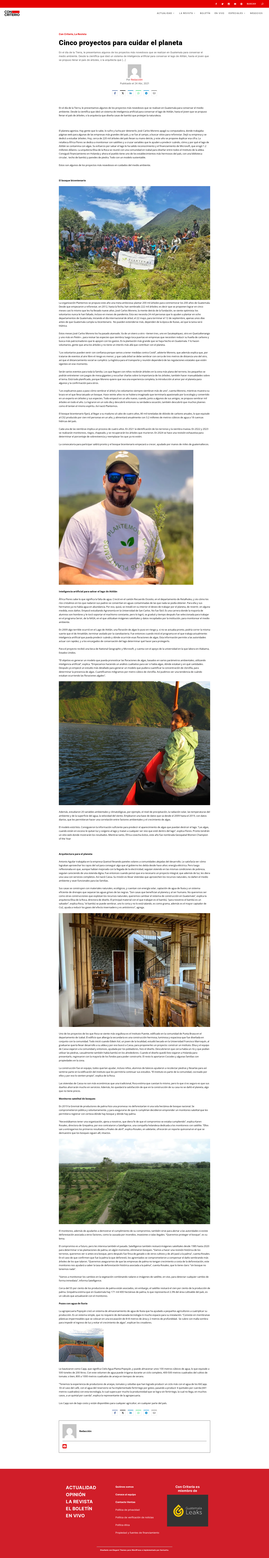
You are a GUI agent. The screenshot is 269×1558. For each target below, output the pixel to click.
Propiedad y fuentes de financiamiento (137, 1532)
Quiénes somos (124, 1486)
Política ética (122, 1525)
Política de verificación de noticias (134, 1517)
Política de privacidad (127, 1509)
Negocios (256, 13)
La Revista (186, 13)
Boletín (205, 13)
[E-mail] (64, 1447)
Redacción (137, 79)
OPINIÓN (76, 1494)
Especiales (236, 13)
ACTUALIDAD (81, 1487)
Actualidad (164, 13)
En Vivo (219, 13)
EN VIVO (75, 1515)
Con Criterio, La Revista (72, 34)
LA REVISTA (79, 1501)
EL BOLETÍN (79, 1508)
